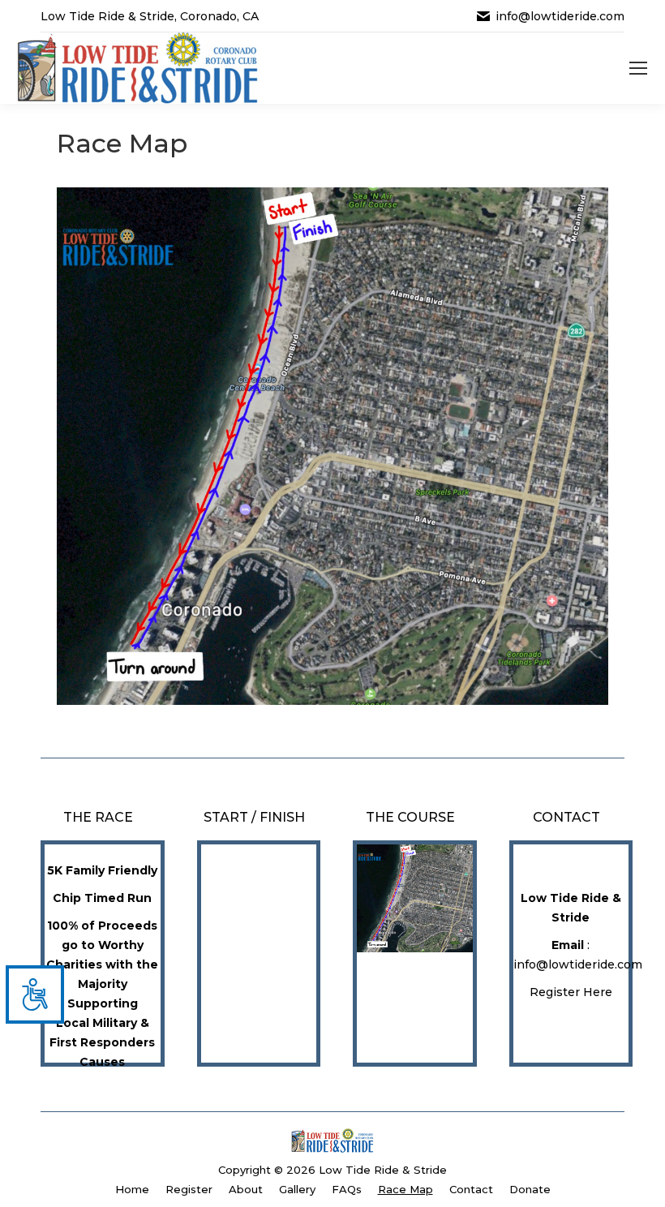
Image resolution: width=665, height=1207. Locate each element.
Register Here (571, 992)
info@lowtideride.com (560, 16)
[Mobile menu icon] (638, 68)
